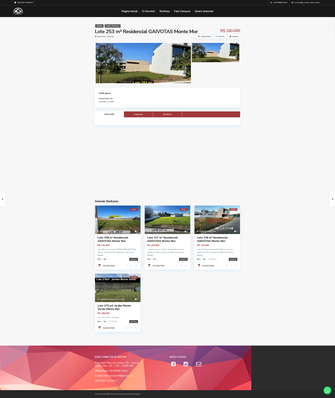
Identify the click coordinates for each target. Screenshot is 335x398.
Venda (99, 26)
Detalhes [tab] (167, 114)
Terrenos (115, 26)
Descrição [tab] (109, 114)
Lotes (108, 26)
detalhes (133, 259)
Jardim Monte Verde (108, 299)
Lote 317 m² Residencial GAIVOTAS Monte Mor (162, 239)
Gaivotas (110, 36)
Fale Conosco (182, 11)
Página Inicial (129, 11)
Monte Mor (101, 36)
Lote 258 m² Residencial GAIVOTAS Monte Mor (113, 239)
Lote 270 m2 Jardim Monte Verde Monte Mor (114, 307)
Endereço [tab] (138, 114)
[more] (100, 255)
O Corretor (148, 11)
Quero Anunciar (204, 11)
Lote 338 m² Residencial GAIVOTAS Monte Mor (212, 239)
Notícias (165, 11)
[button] (327, 390)
